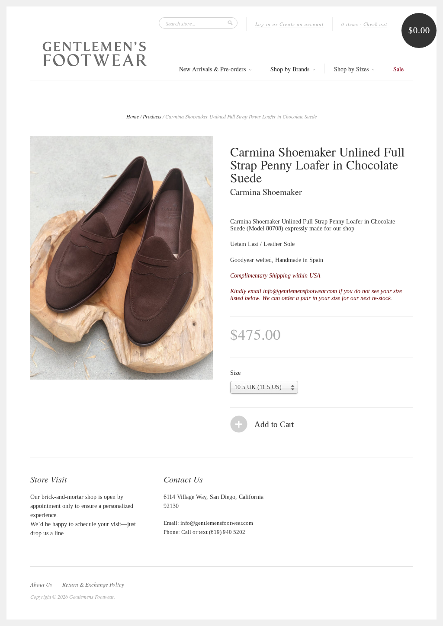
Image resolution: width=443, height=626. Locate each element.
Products (152, 116)
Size (235, 373)
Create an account (301, 24)
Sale (398, 69)
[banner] (94, 54)
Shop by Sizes (352, 69)
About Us (41, 584)
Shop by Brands (290, 69)
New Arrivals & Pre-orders (213, 69)
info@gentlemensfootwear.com (216, 523)
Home (132, 116)
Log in (263, 24)
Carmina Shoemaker (266, 192)
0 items (349, 24)
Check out (375, 24)
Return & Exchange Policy (93, 584)
